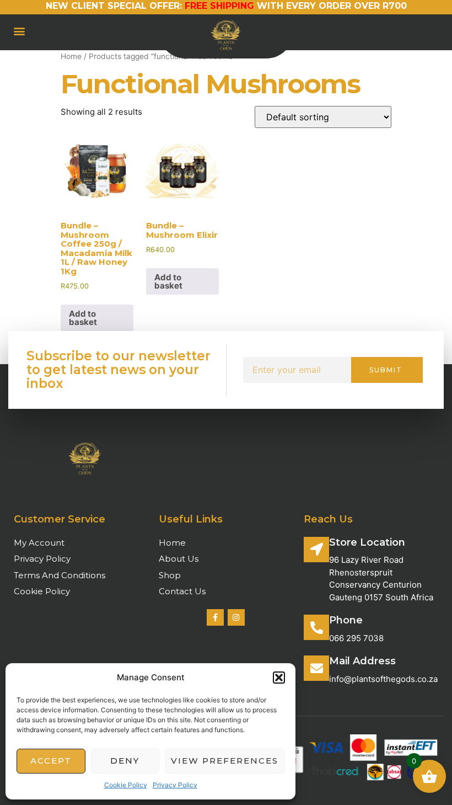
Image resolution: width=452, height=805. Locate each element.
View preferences (224, 760)
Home (71, 56)
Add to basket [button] (83, 317)
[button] (278, 677)
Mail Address (362, 661)
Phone (346, 620)
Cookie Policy (125, 785)
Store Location (367, 542)
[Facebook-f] (215, 617)
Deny (124, 760)
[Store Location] (316, 549)
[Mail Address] (316, 668)
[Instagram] (236, 617)
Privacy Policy (175, 785)
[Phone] (316, 627)
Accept (51, 760)
